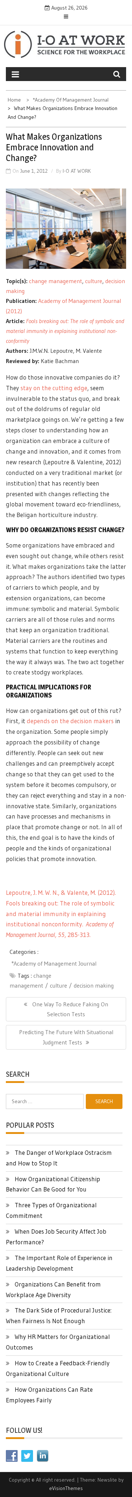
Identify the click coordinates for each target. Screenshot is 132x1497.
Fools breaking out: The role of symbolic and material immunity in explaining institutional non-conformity (65, 330)
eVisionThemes (66, 1488)
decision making (94, 985)
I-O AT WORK (77, 171)
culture (93, 281)
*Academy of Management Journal (53, 963)
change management (55, 281)
